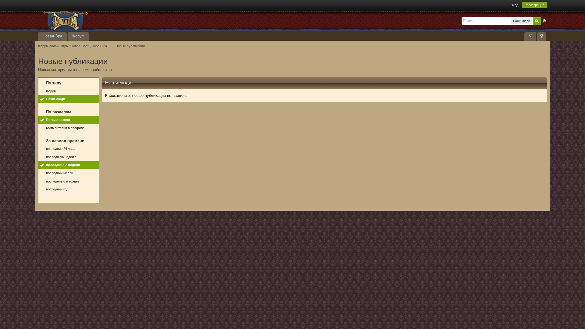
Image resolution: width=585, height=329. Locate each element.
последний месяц (59, 173)
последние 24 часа (60, 148)
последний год (57, 189)
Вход (514, 5)
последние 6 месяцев (63, 181)
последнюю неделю (61, 157)
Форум (78, 36)
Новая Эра (52, 36)
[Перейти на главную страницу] (92, 20)
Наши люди (55, 99)
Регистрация (534, 5)
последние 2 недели (63, 165)
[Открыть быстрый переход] (541, 36)
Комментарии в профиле (65, 128)
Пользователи (58, 120)
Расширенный (544, 20)
